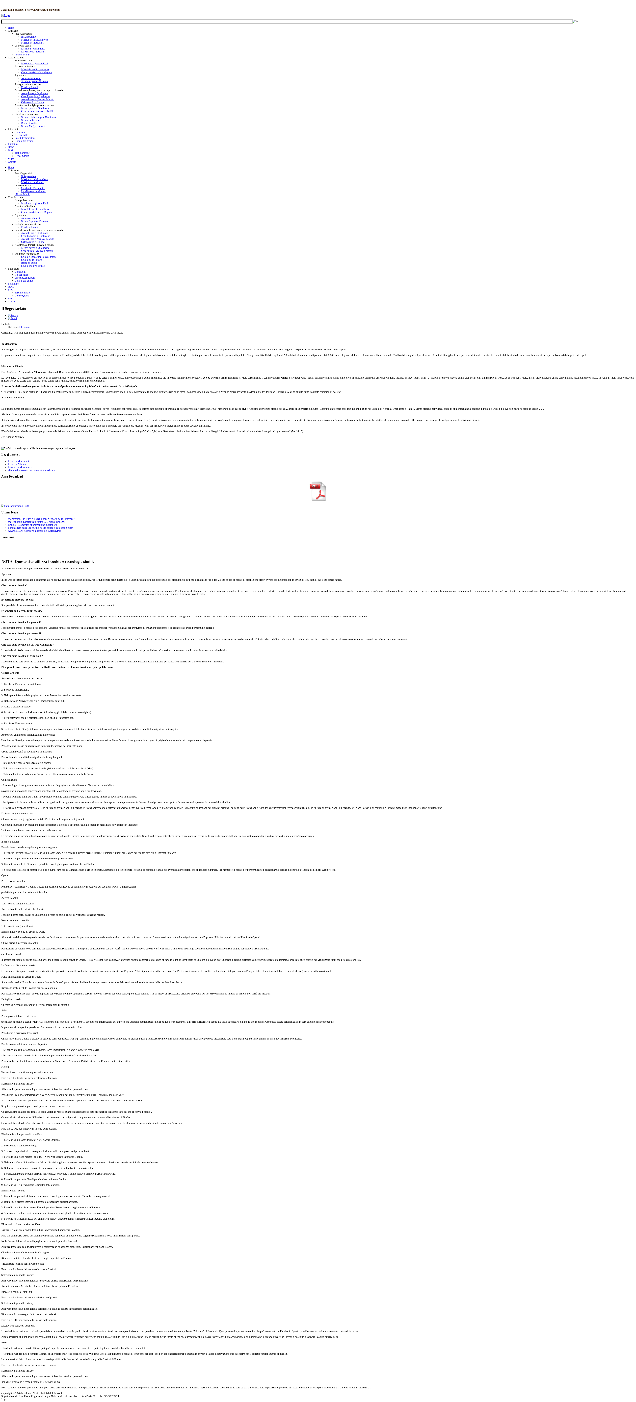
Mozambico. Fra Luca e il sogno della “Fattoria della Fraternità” (41, 518)
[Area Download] (318, 500)
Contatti (12, 161)
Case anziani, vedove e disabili (37, 111)
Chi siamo (24, 327)
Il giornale (13, 144)
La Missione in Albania (33, 51)
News (11, 146)
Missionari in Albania (32, 42)
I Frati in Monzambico (19, 461)
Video (11, 158)
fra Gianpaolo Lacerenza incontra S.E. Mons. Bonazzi (36, 521)
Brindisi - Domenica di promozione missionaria (32, 524)
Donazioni (20, 132)
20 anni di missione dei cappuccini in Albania (31, 470)
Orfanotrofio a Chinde (32, 102)
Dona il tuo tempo (24, 141)
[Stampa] (13, 315)
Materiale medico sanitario (35, 69)
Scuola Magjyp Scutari (33, 126)
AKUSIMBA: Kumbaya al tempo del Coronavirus (34, 530)
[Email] (12, 318)
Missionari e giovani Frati (34, 63)
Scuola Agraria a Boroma (34, 81)
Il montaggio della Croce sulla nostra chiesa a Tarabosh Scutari (40, 527)
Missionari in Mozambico (34, 39)
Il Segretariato (28, 36)
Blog (10, 149)
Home (11, 27)
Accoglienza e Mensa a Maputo (37, 99)
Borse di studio (29, 123)
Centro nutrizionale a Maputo (36, 72)
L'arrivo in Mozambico (33, 48)
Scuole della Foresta (31, 120)
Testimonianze (22, 152)
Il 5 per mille (21, 135)
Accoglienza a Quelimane (34, 93)
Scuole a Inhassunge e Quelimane (38, 117)
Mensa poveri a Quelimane (35, 108)
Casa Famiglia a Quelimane (35, 96)
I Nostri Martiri (22, 54)
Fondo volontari (29, 87)
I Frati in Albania (17, 464)
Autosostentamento (31, 78)
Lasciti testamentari (25, 138)
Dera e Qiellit (22, 155)
